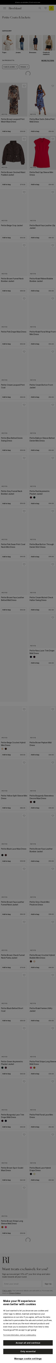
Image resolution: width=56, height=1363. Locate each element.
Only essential (28, 1351)
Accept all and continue (28, 1343)
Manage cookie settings (28, 1358)
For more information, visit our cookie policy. (19, 1335)
